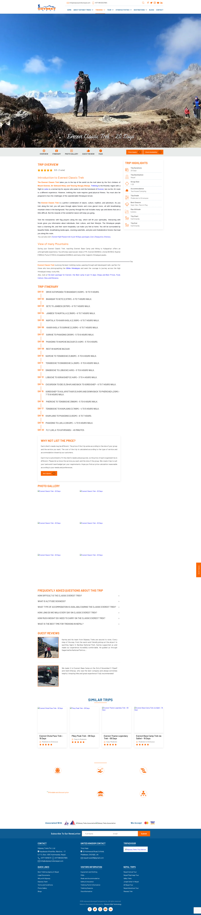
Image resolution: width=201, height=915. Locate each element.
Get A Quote (47, 473)
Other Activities (122, 10)
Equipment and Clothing (89, 872)
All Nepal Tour (128, 885)
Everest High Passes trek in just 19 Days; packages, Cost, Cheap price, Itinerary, (81, 237)
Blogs (151, 10)
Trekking (99, 10)
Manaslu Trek (128, 891)
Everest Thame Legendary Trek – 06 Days (116, 737)
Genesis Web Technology (112, 904)
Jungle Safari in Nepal (131, 882)
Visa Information (86, 891)
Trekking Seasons (87, 888)
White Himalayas (73, 268)
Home (69, 10)
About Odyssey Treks (82, 10)
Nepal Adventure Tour (131, 888)
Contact (159, 10)
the (49, 275)
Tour (109, 10)
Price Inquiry (132, 152)
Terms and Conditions (45, 885)
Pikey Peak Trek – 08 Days (83, 736)
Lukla (46, 189)
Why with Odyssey (44, 878)
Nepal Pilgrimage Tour (131, 875)
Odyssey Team (43, 882)
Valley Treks (128, 878)
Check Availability (151, 152)
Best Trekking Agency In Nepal (48, 872)
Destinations (139, 10)
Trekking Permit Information (90, 885)
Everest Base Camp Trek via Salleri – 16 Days (148, 737)
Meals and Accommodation (90, 878)
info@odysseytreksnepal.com (80, 3)
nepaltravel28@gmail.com (93, 858)
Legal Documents (44, 875)
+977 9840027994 (101, 3)
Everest (101, 189)
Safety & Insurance (87, 882)
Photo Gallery (42, 888)
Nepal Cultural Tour (130, 872)
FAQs (82, 875)
